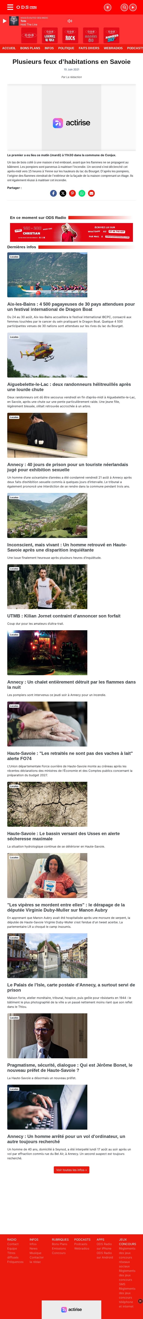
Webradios (113, 48)
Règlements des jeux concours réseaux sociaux (127, 1257)
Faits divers (89, 48)
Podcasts (80, 1244)
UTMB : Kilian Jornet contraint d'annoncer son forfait (63, 615)
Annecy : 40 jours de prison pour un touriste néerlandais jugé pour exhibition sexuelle (67, 467)
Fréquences (15, 1262)
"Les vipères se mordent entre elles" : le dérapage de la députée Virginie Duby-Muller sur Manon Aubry (66, 907)
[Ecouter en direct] (133, 7)
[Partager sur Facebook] (52, 195)
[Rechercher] (124, 7)
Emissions (59, 1248)
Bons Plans (30, 48)
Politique (66, 48)
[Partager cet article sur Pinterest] (71, 195)
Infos (49, 48)
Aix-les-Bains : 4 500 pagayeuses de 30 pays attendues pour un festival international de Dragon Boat (71, 307)
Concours (59, 1253)
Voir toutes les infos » (71, 1170)
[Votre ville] (107, 7)
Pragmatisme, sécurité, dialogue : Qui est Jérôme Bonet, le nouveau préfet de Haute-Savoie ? (69, 1068)
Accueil (9, 48)
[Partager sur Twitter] (62, 195)
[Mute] (70, 21)
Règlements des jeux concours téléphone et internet (127, 1297)
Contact (13, 1244)
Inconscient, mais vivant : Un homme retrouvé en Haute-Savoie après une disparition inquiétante (67, 547)
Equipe (12, 1248)
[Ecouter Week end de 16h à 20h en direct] (71, 232)
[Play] (5, 21)
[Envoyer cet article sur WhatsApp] (81, 195)
